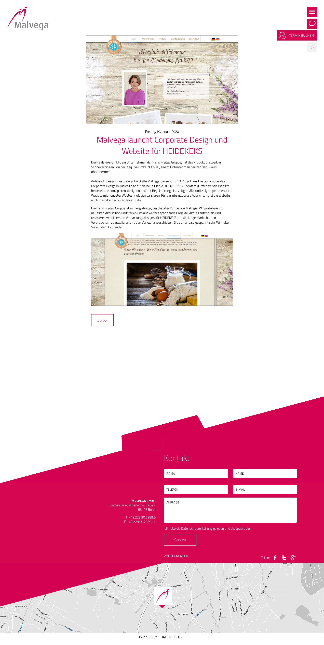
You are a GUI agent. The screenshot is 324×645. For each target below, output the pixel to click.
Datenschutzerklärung (196, 528)
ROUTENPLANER (176, 556)
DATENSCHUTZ (172, 637)
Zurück (102, 320)
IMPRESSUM (148, 637)
